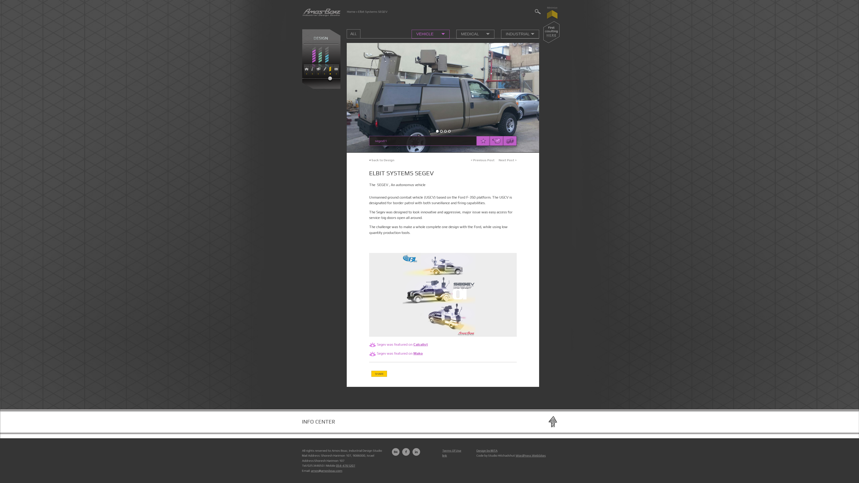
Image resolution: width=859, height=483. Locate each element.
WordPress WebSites (531, 455)
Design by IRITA (487, 450)
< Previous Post (483, 160)
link (444, 455)
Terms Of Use (451, 450)
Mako (418, 353)
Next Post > (508, 160)
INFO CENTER (318, 422)
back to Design (381, 160)
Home (351, 11)
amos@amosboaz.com (326, 470)
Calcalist (420, 344)
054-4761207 (345, 465)
